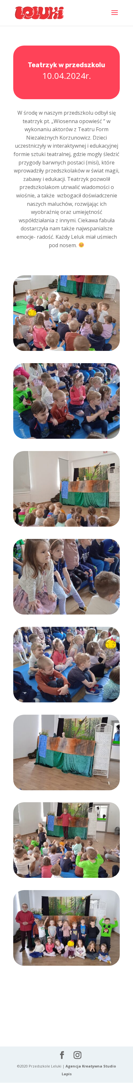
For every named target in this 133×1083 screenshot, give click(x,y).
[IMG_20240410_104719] (66, 439)
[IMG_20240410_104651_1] (66, 351)
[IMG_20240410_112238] (66, 878)
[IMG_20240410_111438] (66, 702)
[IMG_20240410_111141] (66, 526)
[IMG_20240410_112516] (66, 965)
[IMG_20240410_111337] (66, 614)
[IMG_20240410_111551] (66, 790)
